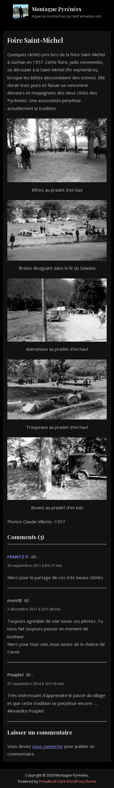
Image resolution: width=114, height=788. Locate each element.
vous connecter (47, 746)
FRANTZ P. (18, 557)
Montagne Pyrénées (56, 9)
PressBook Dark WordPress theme (67, 781)
